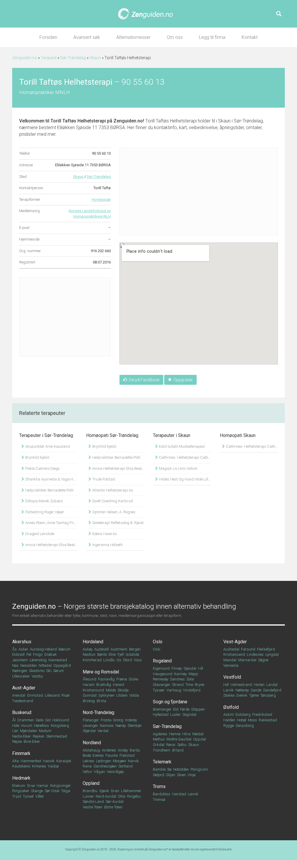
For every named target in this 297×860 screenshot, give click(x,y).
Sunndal (90, 695)
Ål (14, 720)
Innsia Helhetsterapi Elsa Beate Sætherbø (50, 545)
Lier (15, 731)
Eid (175, 709)
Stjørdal (89, 731)
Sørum (58, 671)
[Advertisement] (65, 317)
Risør (65, 695)
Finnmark (21, 753)
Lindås (109, 660)
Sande (256, 690)
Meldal (198, 734)
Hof (226, 684)
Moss (252, 720)
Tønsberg (268, 695)
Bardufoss (161, 794)
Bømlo (102, 654)
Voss (138, 660)
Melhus (159, 739)
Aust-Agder (23, 688)
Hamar (42, 785)
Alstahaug (91, 750)
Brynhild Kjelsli (36, 457)
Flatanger (91, 720)
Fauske (112, 755)
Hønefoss (41, 725)
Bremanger (162, 709)
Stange (37, 791)
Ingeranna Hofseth (107, 545)
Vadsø (53, 766)
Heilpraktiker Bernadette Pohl (48, 490)
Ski (48, 671)
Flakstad (127, 755)
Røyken (38, 736)
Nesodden (28, 665)
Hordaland (93, 641)
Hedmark (21, 778)
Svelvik (241, 695)
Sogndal (189, 714)
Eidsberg (243, 714)
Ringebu (134, 796)
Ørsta (101, 701)
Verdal (102, 731)
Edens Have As (104, 534)
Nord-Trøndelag (98, 712)
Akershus (21, 641)
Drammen (25, 720)
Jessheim (20, 660)
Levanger (90, 725)
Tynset (28, 796)
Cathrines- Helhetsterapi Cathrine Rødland (184, 457)
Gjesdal (190, 668)
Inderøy (131, 720)
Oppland (91, 783)
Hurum (26, 725)
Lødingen (103, 761)
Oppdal (199, 739)
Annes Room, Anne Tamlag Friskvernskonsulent (50, 523)
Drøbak (50, 654)
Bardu (135, 750)
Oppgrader (183, 379)
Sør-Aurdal (115, 801)
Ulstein (122, 695)
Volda (134, 695)
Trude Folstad (103, 479)
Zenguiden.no (24, 57)
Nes (15, 665)
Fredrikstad (262, 714)
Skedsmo (36, 671)
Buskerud (21, 712)
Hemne (174, 734)
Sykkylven (106, 695)
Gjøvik (104, 791)
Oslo (157, 641)
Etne (112, 654)
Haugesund (162, 674)
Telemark (162, 762)
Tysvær (159, 690)
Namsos (107, 725)
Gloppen (198, 709)
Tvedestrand (22, 701)
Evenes (98, 755)
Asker (23, 649)
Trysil (16, 796)
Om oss (175, 37)
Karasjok (63, 761)
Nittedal (45, 665)
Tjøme (254, 695)
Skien (181, 775)
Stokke (228, 695)
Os (119, 660)
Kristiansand (234, 654)
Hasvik (49, 761)
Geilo (40, 720)
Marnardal (247, 660)
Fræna (121, 679)
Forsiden (48, 37)
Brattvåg (103, 684)
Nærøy (120, 725)
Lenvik (193, 794)
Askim (228, 714)
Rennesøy (160, 679)
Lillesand (52, 695)
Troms (159, 786)
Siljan (170, 775)
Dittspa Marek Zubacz (43, 501)
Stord (127, 660)
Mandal (229, 660)
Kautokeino (21, 766)
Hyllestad (161, 714)
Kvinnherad (92, 660)
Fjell (120, 654)
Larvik (228, 690)
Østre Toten (113, 807)
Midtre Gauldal (178, 739)
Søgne (263, 660)
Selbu (181, 744)
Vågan (99, 771)
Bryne (199, 684)
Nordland (92, 742)
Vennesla (230, 665)
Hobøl (241, 720)
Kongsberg (60, 725)
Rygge (228, 725)
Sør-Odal (52, 791)
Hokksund (60, 720)
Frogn (38, 654)
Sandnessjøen (105, 766)
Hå (200, 668)
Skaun (95, 57)
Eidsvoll (18, 654)
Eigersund (161, 668)
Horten (259, 684)
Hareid (118, 684)
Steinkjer (135, 725)
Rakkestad (268, 720)
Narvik (133, 761)
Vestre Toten (92, 807)
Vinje (191, 775)
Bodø (87, 755)
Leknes (88, 761)
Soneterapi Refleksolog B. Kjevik (117, 523)
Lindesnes (255, 654)
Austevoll (101, 649)
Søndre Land (93, 801)
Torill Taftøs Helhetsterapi (78, 121)
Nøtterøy (242, 690)
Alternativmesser (133, 37)
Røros (170, 744)
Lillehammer (131, 791)
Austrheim (119, 649)
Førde (184, 709)
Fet (28, 654)
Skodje (122, 690)
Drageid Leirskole (39, 534)
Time (189, 684)
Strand (178, 684)
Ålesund (89, 679)
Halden (229, 720)
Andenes (109, 750)
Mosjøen (119, 761)
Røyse (17, 741)
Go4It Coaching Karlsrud (112, 501)
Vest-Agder (235, 641)
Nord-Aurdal (106, 796)
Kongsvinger (60, 785)
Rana (87, 766)
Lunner (88, 796)
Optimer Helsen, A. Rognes (113, 512)
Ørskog (89, 701)
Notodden (181, 769)
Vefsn (87, 771)
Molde (111, 690)
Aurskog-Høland (43, 649)
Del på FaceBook (144, 379)
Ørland (178, 750)
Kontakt (250, 37)
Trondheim (161, 750)
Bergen (135, 649)
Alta (15, 761)
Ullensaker (21, 676)
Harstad (179, 794)
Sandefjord (272, 690)
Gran (115, 791)
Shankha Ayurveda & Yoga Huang (50, 479)
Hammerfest (31, 761)
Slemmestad (56, 736)
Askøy (88, 649)
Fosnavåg (106, 679)
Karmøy (180, 674)
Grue (31, 785)
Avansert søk (86, 37)
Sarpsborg (245, 725)
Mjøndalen (28, 731)
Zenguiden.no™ (158, 849)
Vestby (37, 676)
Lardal (272, 684)
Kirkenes (39, 766)
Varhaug (173, 690)
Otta (121, 796)
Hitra (186, 734)
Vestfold (232, 677)
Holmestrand (241, 684)
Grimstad (35, 695)
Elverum (18, 785)
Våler (39, 796)
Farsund (248, 649)
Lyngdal (272, 654)
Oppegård (62, 665)
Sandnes (177, 679)
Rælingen (19, 671)
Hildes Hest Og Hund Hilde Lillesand (184, 479)
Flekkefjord (266, 649)
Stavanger (161, 684)
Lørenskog (38, 660)
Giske (133, 679)
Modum (45, 731)
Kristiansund (93, 690)
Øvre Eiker (31, 741)
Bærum (64, 649)
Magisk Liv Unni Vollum (178, 468)
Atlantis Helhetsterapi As (112, 490)
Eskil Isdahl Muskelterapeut (181, 446)
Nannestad (57, 660)
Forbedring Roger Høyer (44, 512)
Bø (169, 769)
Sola (190, 679)
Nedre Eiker (21, 736)
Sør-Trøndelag (73, 57)
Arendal (18, 695)
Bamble (159, 769)
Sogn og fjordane (170, 701)
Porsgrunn (199, 769)
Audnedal (231, 649)
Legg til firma (212, 37)
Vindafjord (191, 690)
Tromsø (159, 799)
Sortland (125, 766)
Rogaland (162, 661)
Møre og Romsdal (101, 672)
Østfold (231, 707)
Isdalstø (132, 654)
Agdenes (160, 734)
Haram (89, 684)
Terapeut (49, 57)
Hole (15, 725)
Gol (47, 720)
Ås (14, 649)
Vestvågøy (115, 771)
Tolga (65, 791)
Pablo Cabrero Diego (41, 468)
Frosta (106, 720)
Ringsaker (20, 791)
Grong (118, 720)
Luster (175, 714)
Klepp (193, 674)
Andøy (123, 750)
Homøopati (101, 199)
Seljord (158, 775)
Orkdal (158, 744)
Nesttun (89, 654)
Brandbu (90, 791)
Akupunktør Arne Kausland (47, 446)
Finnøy (176, 668)
